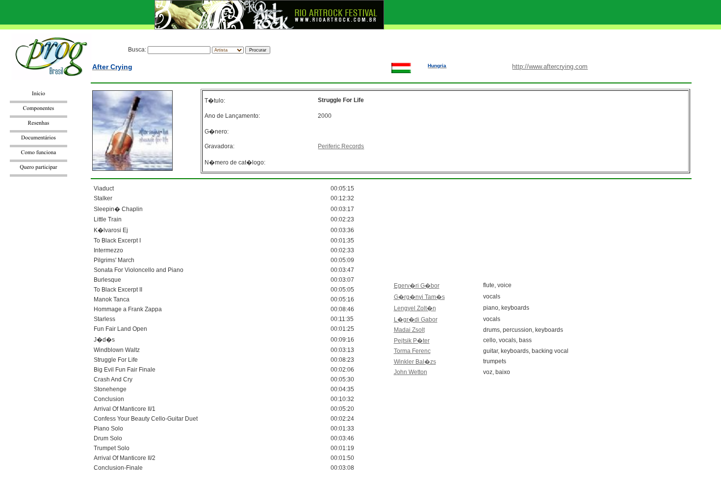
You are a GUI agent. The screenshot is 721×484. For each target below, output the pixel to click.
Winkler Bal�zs (415, 361)
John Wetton (410, 372)
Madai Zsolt (409, 329)
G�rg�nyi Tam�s (419, 297)
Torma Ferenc (412, 351)
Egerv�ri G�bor (416, 285)
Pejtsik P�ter (412, 340)
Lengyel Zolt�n (415, 308)
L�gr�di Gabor (416, 319)
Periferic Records (341, 146)
